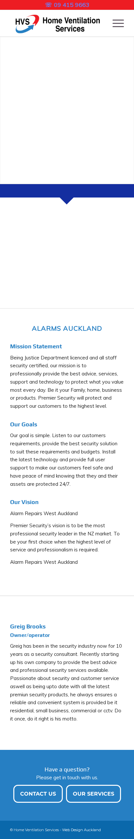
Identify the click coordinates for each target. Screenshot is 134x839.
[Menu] (115, 23)
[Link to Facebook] (119, 829)
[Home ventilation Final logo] (55, 23)
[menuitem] (115, 23)
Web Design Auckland (81, 830)
